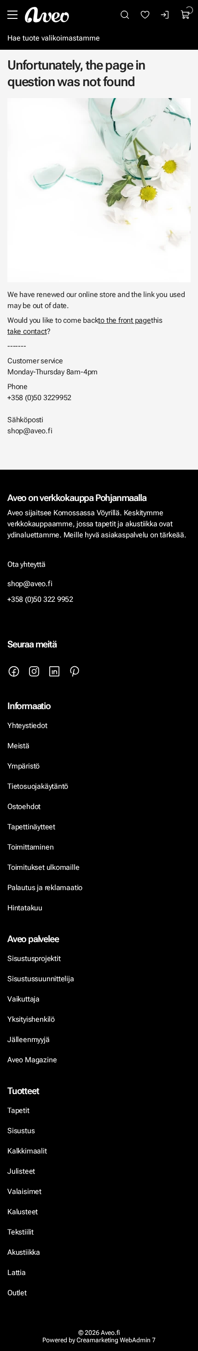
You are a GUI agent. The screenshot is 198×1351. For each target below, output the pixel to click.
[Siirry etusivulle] (47, 14)
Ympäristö (23, 766)
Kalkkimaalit (27, 1151)
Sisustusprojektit (33, 958)
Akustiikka (23, 1252)
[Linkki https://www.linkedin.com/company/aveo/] (54, 671)
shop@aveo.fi (29, 583)
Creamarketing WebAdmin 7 (116, 1340)
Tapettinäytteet (31, 826)
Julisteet (21, 1171)
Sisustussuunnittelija (41, 978)
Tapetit (18, 1110)
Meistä (18, 745)
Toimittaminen (30, 847)
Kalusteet (22, 1211)
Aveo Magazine (32, 1059)
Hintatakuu (24, 907)
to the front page (124, 320)
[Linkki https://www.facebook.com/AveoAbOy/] (14, 671)
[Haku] (125, 14)
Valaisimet (24, 1191)
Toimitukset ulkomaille (43, 867)
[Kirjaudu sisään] (165, 14)
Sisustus (21, 1130)
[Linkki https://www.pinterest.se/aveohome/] (74, 671)
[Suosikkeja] (145, 14)
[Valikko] (12, 14)
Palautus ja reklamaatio (44, 887)
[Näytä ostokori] (185, 14)
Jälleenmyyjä (28, 1039)
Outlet (18, 1292)
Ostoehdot (24, 806)
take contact (27, 331)
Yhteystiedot (27, 725)
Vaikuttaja (23, 999)
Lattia (16, 1272)
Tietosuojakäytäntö (37, 786)
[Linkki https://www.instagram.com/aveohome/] (34, 671)
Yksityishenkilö (31, 1019)
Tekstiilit (20, 1232)
